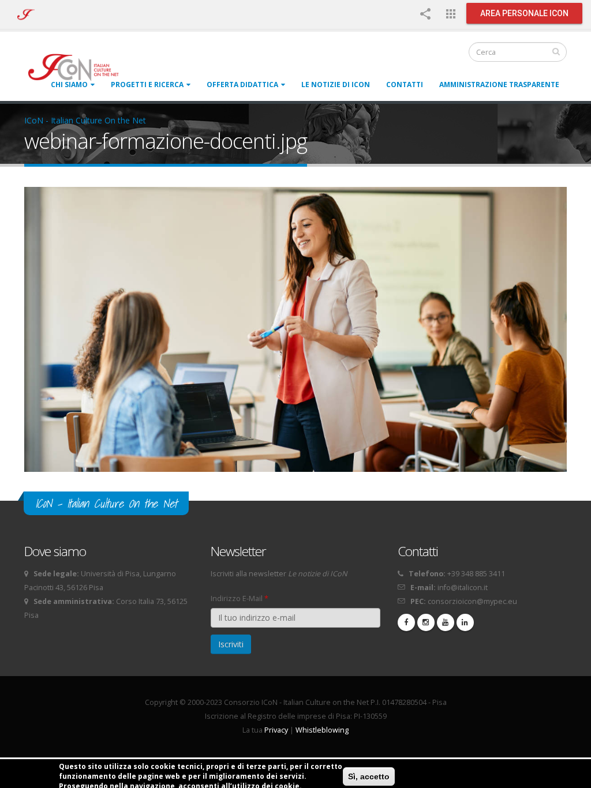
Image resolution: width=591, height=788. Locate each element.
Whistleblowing (322, 730)
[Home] (78, 66)
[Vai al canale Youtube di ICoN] (445, 622)
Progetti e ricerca (147, 84)
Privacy (276, 730)
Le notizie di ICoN (335, 84)
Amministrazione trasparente (499, 84)
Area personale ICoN (524, 13)
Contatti (404, 84)
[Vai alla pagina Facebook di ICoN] (406, 622)
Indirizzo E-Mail (239, 598)
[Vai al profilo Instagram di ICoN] (426, 622)
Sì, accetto (369, 776)
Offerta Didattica (242, 84)
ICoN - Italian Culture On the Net (85, 120)
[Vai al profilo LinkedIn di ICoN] (465, 622)
